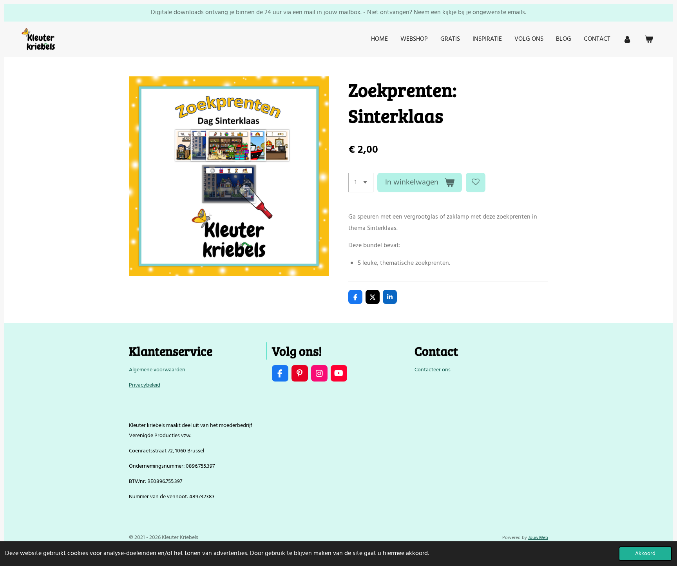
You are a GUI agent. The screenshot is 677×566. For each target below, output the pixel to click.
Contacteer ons (433, 369)
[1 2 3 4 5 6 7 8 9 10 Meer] (360, 182)
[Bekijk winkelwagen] (648, 39)
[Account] (627, 39)
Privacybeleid (144, 385)
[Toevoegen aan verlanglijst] (475, 182)
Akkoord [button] (645, 553)
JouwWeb (538, 537)
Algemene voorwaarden (157, 369)
